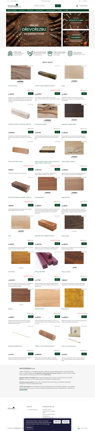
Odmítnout (57, 421)
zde (48, 424)
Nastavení (29, 427)
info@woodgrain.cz (33, 409)
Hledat (58, 5)
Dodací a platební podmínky (49, 414)
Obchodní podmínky (46, 1)
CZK (80, 1)
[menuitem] (12, 10)
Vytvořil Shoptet (84, 428)
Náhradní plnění (46, 416)
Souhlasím (65, 421)
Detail (30, 93)
